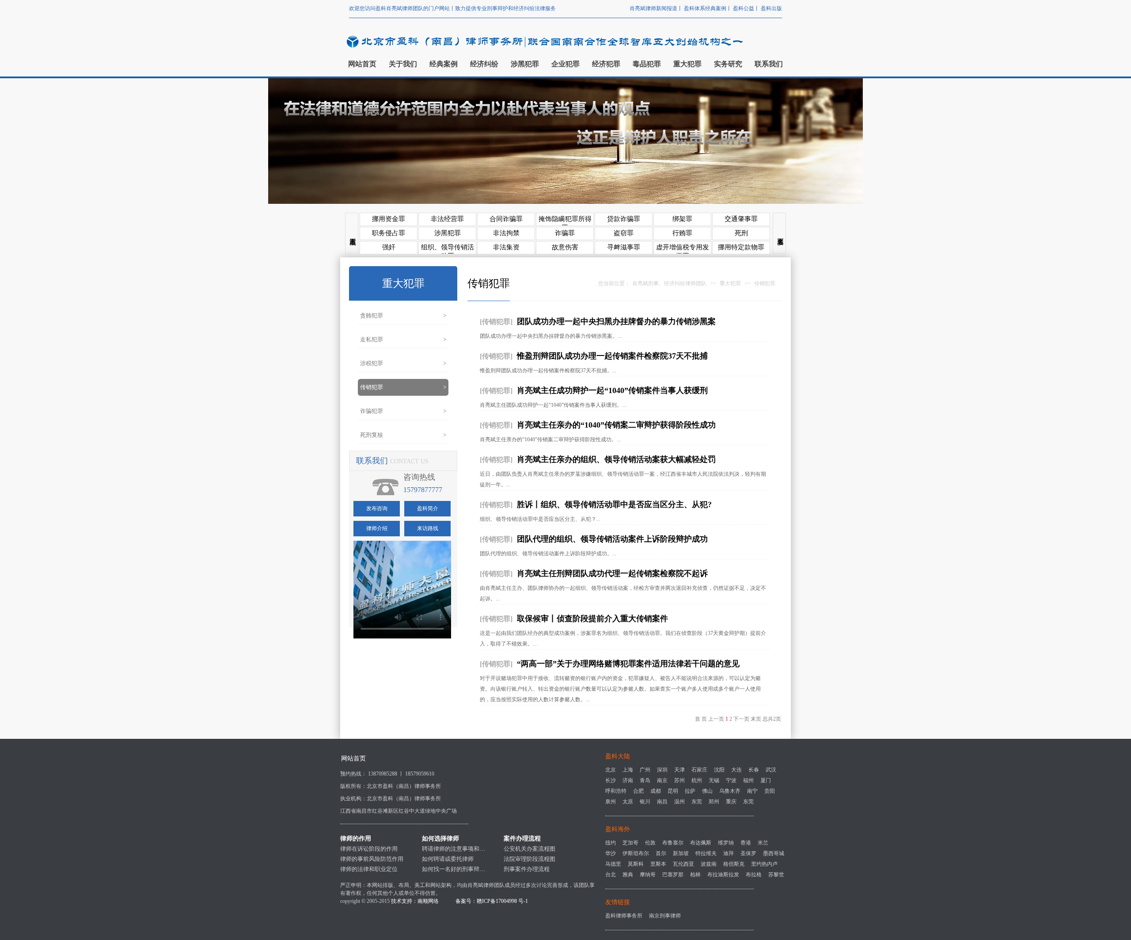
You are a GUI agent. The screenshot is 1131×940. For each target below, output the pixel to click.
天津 (679, 770)
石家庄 (699, 770)
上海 (627, 770)
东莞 (696, 802)
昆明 (673, 791)
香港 (745, 843)
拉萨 (690, 791)
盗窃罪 (624, 233)
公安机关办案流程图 (529, 848)
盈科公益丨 (747, 8)
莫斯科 (636, 864)
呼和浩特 (615, 791)
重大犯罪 (730, 283)
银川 (645, 802)
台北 (610, 874)
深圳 (662, 770)
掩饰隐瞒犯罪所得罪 (565, 220)
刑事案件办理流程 (527, 869)
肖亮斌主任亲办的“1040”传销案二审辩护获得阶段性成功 (616, 424)
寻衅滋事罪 (623, 247)
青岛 (645, 780)
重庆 (731, 802)
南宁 (752, 791)
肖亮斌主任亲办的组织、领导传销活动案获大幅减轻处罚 (616, 459)
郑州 (714, 802)
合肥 (638, 791)
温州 (679, 802)
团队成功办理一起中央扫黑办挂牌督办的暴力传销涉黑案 (616, 321)
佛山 (707, 791)
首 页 (701, 719)
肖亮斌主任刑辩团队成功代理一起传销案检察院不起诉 (612, 573)
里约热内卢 (764, 864)
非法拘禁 (506, 233)
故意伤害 (565, 247)
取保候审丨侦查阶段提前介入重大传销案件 (592, 618)
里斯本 (658, 864)
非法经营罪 (447, 218)
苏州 (679, 780)
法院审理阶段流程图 (529, 859)
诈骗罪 (565, 233)
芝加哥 (630, 843)
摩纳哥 (648, 874)
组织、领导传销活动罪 (447, 249)
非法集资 (506, 247)
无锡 (714, 780)
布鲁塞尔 (672, 843)
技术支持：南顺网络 (415, 901)
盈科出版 (771, 8)
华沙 (610, 853)
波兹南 (709, 864)
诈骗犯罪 (403, 411)
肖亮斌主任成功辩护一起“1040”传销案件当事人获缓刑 (612, 390)
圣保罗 (748, 853)
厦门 (765, 780)
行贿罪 (682, 233)
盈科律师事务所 (623, 916)
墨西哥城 (773, 853)
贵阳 (769, 791)
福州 (748, 780)
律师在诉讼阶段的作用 (369, 848)
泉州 (610, 802)
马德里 (613, 864)
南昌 (662, 802)
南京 (662, 780)
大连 (736, 770)
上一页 (716, 719)
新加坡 (681, 853)
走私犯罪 (403, 339)
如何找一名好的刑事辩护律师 (459, 869)
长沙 (610, 780)
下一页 (741, 719)
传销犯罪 (403, 387)
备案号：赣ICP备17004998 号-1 (491, 901)
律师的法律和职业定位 (369, 869)
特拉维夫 (706, 853)
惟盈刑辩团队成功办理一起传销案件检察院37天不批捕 (612, 356)
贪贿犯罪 (403, 315)
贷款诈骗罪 (623, 218)
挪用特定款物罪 (741, 247)
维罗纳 (726, 843)
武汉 (771, 770)
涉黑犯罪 (447, 233)
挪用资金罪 (388, 218)
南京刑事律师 (665, 916)
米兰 (763, 843)
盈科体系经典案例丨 (708, 8)
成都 (655, 791)
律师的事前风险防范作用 (371, 859)
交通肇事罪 (741, 218)
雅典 (627, 874)
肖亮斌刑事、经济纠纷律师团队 (669, 283)
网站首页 (353, 758)
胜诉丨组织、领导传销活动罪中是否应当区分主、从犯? (614, 504)
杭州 (696, 780)
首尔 (661, 853)
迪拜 (728, 853)
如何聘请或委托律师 (448, 859)
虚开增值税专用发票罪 (682, 249)
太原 (627, 802)
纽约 (610, 843)
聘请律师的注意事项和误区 (456, 848)
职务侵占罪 (388, 233)
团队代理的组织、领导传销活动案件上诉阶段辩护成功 (612, 539)
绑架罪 (682, 218)
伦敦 (650, 843)
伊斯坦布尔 (635, 853)
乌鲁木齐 (729, 791)
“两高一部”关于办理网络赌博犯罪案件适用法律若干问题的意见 (628, 663)
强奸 (388, 247)
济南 (627, 780)
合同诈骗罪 (506, 218)
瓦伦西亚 (683, 864)
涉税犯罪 (403, 363)
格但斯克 (733, 864)
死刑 (741, 233)
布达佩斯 (700, 843)
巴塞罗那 (672, 874)
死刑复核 (403, 435)
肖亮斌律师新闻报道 (653, 8)
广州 (645, 770)
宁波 (731, 780)
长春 (753, 770)
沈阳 (719, 770)
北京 (610, 770)
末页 (756, 719)
